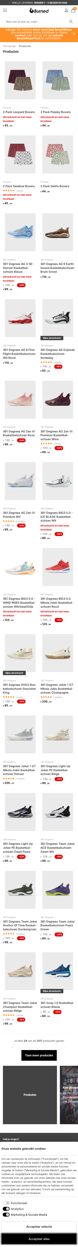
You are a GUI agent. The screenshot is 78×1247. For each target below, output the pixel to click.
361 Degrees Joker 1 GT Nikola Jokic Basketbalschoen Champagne (56, 688)
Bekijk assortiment (5, 10)
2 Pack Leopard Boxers (19, 112)
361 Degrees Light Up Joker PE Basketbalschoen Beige (55, 770)
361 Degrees (9, 259)
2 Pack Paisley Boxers (55, 112)
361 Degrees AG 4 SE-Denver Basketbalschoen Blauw (18, 267)
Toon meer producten (39, 1055)
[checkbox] (14, 1203)
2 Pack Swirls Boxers (54, 186)
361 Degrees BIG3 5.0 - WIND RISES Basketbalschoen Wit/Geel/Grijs (19, 602)
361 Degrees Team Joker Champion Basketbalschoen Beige (20, 1006)
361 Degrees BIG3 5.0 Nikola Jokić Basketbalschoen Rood (56, 602)
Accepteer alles (39, 1239)
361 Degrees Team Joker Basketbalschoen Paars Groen (57, 925)
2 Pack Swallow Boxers (19, 186)
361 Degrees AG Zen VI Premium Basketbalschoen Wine (56, 435)
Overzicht (68, 1148)
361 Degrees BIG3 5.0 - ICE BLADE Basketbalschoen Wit (56, 516)
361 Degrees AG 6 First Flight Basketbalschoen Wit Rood (19, 353)
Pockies (7, 107)
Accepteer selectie (39, 1226)
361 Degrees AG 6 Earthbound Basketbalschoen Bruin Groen (57, 267)
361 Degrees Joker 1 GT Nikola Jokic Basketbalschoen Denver (19, 770)
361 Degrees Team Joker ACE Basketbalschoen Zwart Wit (57, 847)
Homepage (9, 46)
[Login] (66, 10)
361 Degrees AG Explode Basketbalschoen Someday (57, 353)
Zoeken (71, 21)
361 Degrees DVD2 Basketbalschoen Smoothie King (19, 688)
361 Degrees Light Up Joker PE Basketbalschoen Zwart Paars (18, 847)
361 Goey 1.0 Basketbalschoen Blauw (57, 1005)
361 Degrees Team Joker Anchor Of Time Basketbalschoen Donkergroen (20, 925)
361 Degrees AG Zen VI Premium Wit (19, 515)
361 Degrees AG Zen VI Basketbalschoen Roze (19, 433)
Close (74, 34)
